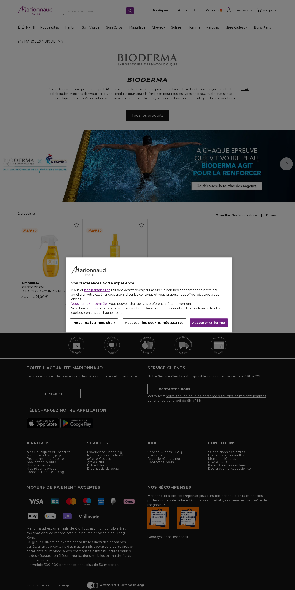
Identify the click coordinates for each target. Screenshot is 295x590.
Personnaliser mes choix (94, 323)
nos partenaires (97, 290)
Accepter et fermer (208, 323)
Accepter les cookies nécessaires (154, 323)
